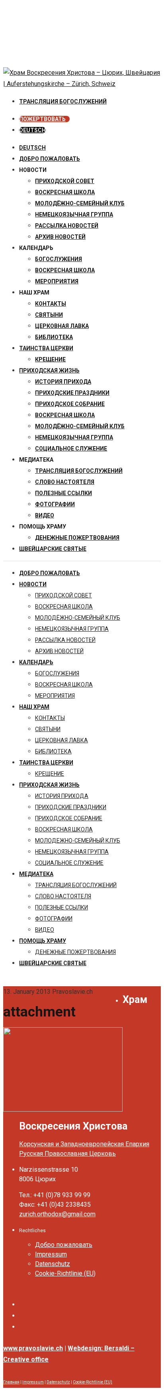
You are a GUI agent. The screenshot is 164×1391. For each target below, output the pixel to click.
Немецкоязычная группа (74, 437)
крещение (50, 359)
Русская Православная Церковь (67, 1153)
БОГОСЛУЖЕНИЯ (58, 259)
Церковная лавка (62, 326)
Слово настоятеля (64, 482)
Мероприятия (56, 281)
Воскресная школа (65, 270)
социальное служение (71, 448)
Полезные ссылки (63, 493)
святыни (49, 315)
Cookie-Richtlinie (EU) (65, 1273)
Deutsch (32, 147)
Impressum (51, 1254)
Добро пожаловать (49, 159)
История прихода (63, 381)
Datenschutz (52, 1264)
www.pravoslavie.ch (33, 1348)
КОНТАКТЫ (50, 303)
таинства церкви (46, 348)
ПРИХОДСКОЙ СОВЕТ (64, 181)
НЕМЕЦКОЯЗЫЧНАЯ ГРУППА (74, 214)
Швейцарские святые (52, 549)
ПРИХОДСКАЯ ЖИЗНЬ (49, 370)
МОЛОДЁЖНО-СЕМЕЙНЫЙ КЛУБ (80, 203)
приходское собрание (70, 404)
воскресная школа (65, 192)
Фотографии (55, 504)
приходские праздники (72, 393)
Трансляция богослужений (79, 471)
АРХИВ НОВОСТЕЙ (60, 237)
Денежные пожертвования (77, 538)
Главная (11, 1382)
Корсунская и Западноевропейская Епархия (84, 1144)
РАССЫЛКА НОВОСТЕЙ (66, 225)
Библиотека (54, 337)
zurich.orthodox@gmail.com (57, 1214)
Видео (44, 515)
